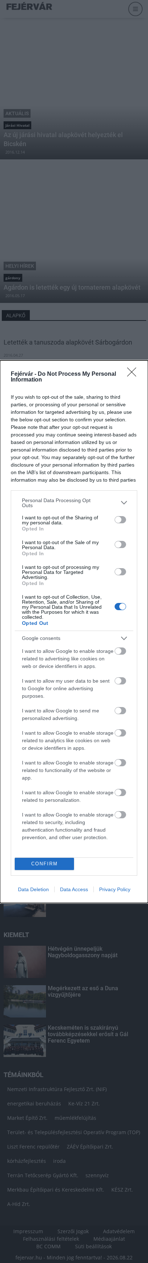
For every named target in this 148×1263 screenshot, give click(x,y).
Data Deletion (33, 889)
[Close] (134, 374)
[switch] (120, 519)
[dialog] (74, 631)
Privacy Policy (114, 889)
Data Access (74, 889)
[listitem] (74, 503)
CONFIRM (44, 863)
